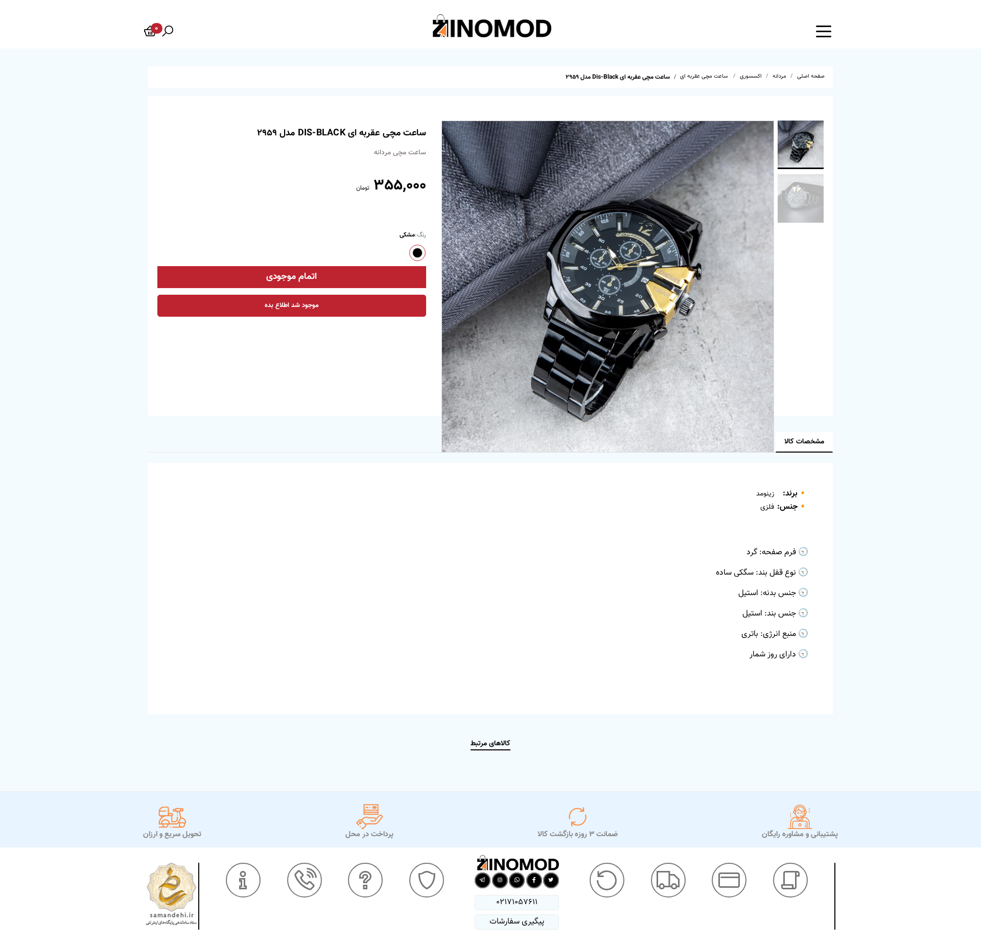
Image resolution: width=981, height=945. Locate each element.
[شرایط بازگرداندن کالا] (607, 880)
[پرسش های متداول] (365, 880)
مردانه (779, 76)
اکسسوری (751, 76)
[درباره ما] (243, 880)
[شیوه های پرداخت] (729, 880)
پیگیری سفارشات (516, 921)
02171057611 (517, 902)
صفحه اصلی (811, 76)
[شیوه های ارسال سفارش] (668, 880)
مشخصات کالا (804, 441)
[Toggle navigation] (823, 30)
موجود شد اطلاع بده (292, 305)
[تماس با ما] (304, 880)
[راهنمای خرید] (790, 880)
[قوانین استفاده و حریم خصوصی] (426, 880)
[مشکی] (417, 253)
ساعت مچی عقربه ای (704, 76)
